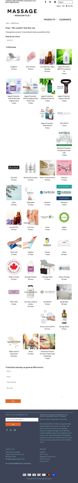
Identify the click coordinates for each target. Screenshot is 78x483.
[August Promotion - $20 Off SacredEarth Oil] (64, 57)
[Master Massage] (64, 267)
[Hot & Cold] (14, 242)
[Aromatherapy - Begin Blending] (47, 57)
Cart (70, 6)
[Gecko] (47, 217)
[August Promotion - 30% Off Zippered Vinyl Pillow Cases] (30, 86)
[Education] (64, 192)
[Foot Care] (30, 217)
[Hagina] (64, 217)
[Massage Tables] (47, 267)
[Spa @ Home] (64, 292)
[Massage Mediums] (30, 267)
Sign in (59, 6)
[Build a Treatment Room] (47, 167)
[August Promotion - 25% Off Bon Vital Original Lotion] (14, 86)
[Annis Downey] (30, 57)
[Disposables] (30, 192)
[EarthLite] (47, 192)
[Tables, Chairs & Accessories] (14, 341)
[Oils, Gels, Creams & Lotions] (30, 292)
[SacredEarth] (47, 292)
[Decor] (14, 192)
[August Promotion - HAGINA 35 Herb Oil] (47, 86)
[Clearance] (64, 167)
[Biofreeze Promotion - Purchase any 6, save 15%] (64, 138)
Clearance (65, 19)
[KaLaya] (47, 242)
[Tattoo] (30, 341)
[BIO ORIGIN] (64, 113)
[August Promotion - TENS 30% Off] (47, 113)
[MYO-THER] (14, 292)
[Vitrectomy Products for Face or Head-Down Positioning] (47, 341)
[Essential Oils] (14, 217)
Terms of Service (45, 459)
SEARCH (42, 452)
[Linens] (64, 242)
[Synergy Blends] (64, 316)
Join (63, 6)
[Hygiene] (30, 242)
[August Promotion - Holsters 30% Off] (64, 86)
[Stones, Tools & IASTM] (47, 316)
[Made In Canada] (14, 267)
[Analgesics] (14, 57)
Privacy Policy (44, 461)
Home (7, 23)
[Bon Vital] (14, 167)
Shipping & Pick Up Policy (48, 456)
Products (49, 19)
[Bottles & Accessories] (30, 167)
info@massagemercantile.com (15, 459)
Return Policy (44, 454)
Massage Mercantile (45, 478)
